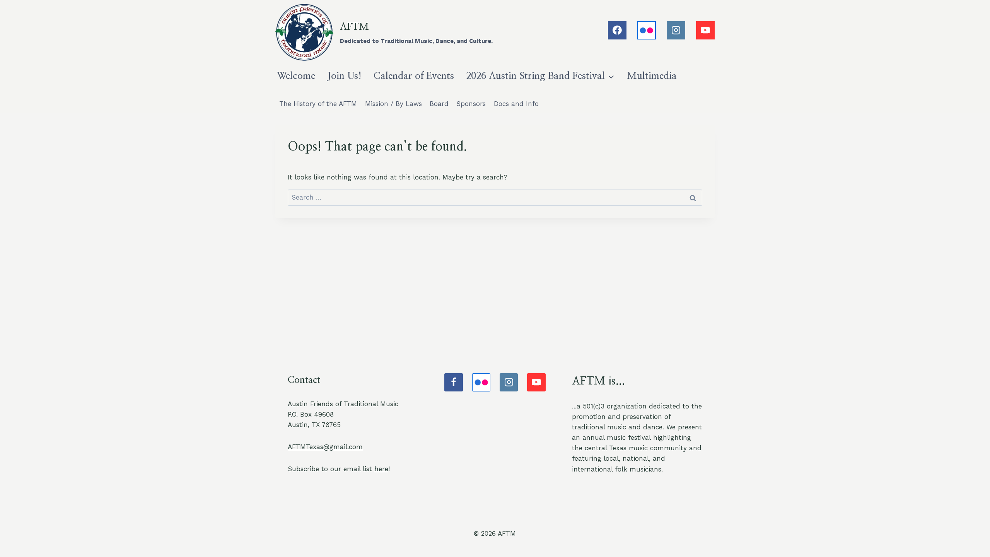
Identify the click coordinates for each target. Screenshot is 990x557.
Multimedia (652, 76)
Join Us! (344, 76)
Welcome (296, 76)
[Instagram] (676, 30)
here (381, 469)
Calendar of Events (414, 76)
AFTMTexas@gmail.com (325, 447)
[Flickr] (646, 30)
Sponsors (471, 104)
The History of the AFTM (318, 104)
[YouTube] (705, 30)
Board (439, 104)
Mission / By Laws (393, 104)
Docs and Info (516, 104)
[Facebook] (617, 30)
